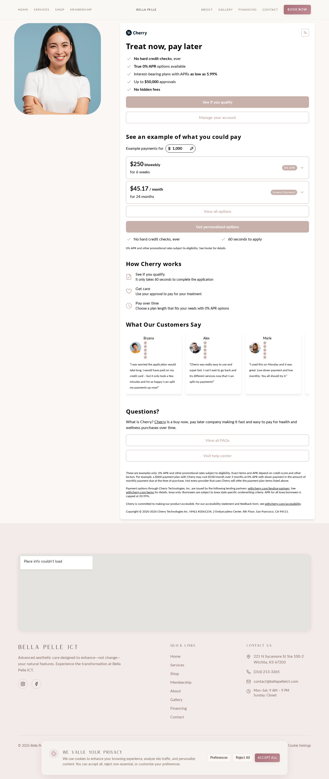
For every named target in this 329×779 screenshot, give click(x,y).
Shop (59, 9)
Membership (81, 9)
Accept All (267, 757)
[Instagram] (23, 684)
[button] (217, 167)
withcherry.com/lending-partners (269, 488)
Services (42, 9)
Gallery (225, 9)
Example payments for (145, 148)
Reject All (243, 758)
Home (23, 9)
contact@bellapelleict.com (276, 681)
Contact (270, 9)
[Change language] (305, 33)
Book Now (297, 9)
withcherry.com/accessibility (283, 503)
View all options (217, 212)
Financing (247, 9)
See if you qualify (217, 102)
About (207, 9)
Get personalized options (217, 227)
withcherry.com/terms (140, 492)
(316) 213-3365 (267, 672)
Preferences (219, 758)
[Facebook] (36, 684)
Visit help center (217, 456)
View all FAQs (217, 440)
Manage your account (217, 118)
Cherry (160, 422)
